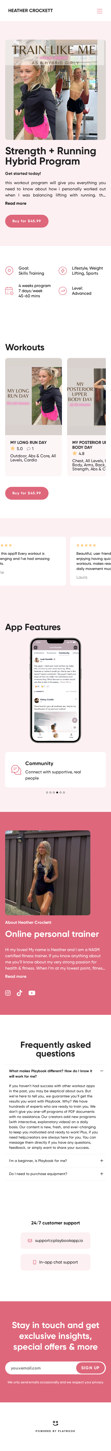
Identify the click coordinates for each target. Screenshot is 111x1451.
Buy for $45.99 (26, 221)
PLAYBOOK (66, 1431)
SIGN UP (90, 1367)
